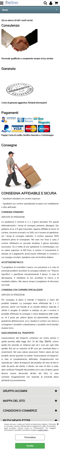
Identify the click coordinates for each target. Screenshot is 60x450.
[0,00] (57, 3)
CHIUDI (58, 423)
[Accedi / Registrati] (51, 3)
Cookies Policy (43, 430)
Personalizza (30, 437)
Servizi (5, 10)
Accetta (30, 446)
